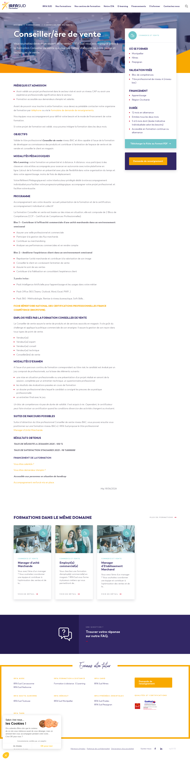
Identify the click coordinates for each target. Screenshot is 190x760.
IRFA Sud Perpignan (103, 704)
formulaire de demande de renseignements (72, 110)
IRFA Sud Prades (101, 701)
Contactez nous (172, 6)
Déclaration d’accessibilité (122, 749)
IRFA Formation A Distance (69, 678)
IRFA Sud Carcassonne (24, 683)
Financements (138, 6)
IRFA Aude (19, 678)
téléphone (36, 110)
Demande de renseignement (148, 161)
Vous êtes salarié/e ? (24, 464)
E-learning (123, 6)
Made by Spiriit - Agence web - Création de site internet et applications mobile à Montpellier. (172, 749)
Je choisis (17, 746)
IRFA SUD (47, 6)
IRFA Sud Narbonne (22, 687)
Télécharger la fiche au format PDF (149, 143)
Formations (33, 25)
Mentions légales (78, 749)
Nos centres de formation (87, 6)
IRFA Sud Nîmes (101, 683)
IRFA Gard (99, 678)
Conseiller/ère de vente (58, 25)
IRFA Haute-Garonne (25, 696)
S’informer (154, 6)
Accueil (18, 25)
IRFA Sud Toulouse (22, 701)
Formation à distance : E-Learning (69, 683)
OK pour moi (47, 746)
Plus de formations (161, 517)
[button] (6, 755)
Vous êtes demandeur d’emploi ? (30, 470)
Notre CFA (109, 6)
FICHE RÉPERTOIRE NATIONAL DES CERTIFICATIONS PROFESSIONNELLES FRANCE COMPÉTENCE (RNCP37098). (60, 307)
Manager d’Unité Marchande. (29, 430)
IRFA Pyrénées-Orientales (109, 696)
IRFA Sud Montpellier (63, 701)
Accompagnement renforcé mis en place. (34, 482)
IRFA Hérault (61, 696)
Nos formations (63, 6)
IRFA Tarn (19, 713)
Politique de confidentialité (98, 749)
